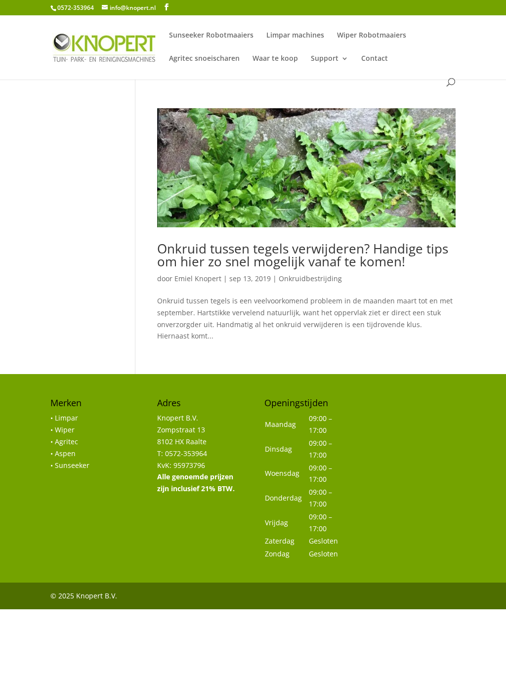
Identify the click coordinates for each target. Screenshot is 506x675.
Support (324, 59)
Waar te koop (275, 59)
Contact (374, 59)
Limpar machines (295, 36)
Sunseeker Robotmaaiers (211, 36)
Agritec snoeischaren (204, 59)
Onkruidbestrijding (310, 278)
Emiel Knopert (197, 278)
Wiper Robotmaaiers (371, 36)
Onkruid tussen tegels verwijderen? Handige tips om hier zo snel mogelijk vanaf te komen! (302, 255)
